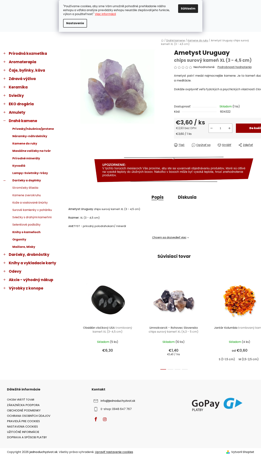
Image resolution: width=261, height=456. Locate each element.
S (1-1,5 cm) (227, 359)
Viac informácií (105, 14)
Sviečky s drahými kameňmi (31, 217)
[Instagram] (105, 419)
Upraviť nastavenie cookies (114, 452)
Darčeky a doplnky (26, 180)
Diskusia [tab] (187, 197)
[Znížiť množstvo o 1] (211, 128)
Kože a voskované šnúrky (30, 203)
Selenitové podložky (26, 225)
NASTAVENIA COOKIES (22, 426)
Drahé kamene (23, 120)
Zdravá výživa (22, 78)
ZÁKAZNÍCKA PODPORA (23, 405)
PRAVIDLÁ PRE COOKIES (23, 421)
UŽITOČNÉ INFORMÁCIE (23, 432)
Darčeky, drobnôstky (29, 254)
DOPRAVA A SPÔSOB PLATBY (27, 437)
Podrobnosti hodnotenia (234, 67)
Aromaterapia (22, 61)
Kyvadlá (18, 166)
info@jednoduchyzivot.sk (118, 401)
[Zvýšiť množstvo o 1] (229, 128)
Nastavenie (75, 23)
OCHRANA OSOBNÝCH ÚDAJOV (28, 416)
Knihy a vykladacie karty (32, 263)
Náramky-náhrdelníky (29, 136)
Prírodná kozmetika (28, 53)
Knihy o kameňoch (26, 232)
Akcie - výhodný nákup (31, 279)
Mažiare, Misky (23, 247)
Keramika (18, 87)
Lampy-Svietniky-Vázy (30, 173)
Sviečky (16, 95)
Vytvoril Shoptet (242, 452)
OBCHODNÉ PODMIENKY (24, 410)
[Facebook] (96, 419)
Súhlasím (188, 8)
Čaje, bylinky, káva (27, 70)
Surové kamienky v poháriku (32, 210)
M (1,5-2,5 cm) (249, 359)
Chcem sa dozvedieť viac (169, 237)
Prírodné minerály (26, 158)
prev (71, 322)
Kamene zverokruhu (26, 195)
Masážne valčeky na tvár (31, 151)
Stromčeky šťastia (25, 188)
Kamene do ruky (24, 143)
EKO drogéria (21, 104)
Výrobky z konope (26, 288)
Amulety (17, 112)
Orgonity (19, 239)
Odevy (15, 271)
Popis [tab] (158, 197)
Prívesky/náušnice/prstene (33, 129)
